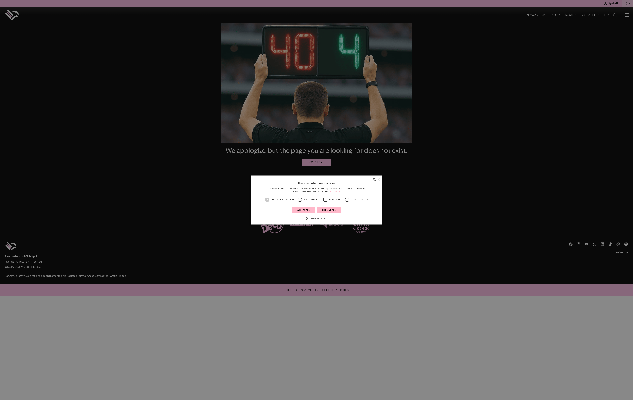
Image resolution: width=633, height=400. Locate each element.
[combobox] (374, 179)
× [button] (378, 179)
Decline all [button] (329, 209)
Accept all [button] (303, 209)
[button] (316, 218)
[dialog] (316, 200)
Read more (334, 191)
